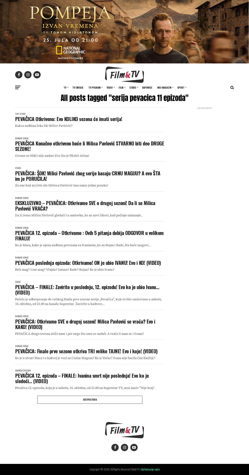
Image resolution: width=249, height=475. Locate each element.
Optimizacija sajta (150, 469)
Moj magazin (164, 87)
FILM (121, 87)
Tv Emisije (77, 87)
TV (65, 87)
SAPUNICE (147, 87)
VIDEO (110, 87)
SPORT (180, 87)
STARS (132, 87)
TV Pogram (94, 87)
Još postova (90, 399)
